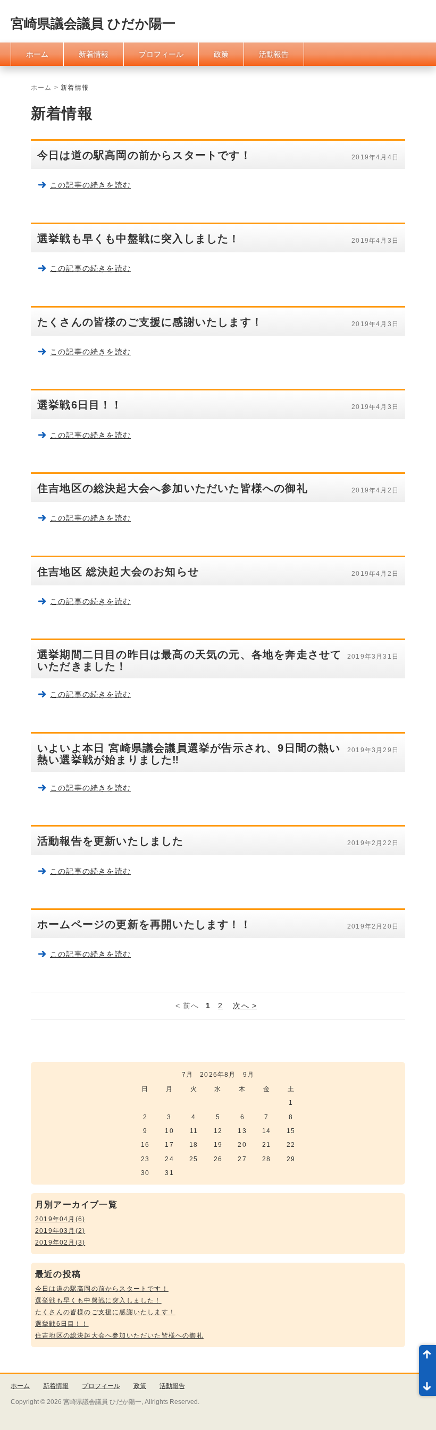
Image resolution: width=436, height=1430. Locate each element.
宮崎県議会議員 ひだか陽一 (93, 23)
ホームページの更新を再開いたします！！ (144, 924)
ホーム (37, 54)
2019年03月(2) (60, 1231)
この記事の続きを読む (90, 185)
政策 (221, 54)
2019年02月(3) (60, 1242)
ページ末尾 (427, 1383)
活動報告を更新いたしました (110, 841)
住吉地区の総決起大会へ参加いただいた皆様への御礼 (172, 488)
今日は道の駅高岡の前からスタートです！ (144, 155)
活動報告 (274, 54)
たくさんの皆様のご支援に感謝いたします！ (150, 322)
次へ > (245, 1005)
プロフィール (161, 54)
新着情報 (93, 54)
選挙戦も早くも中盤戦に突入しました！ (138, 238)
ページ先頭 (427, 1358)
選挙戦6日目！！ (80, 405)
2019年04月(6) (60, 1219)
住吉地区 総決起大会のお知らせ (118, 571)
